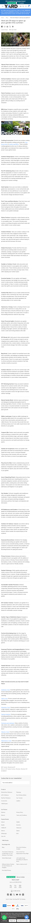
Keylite (2, 825)
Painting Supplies (5, 714)
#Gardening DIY (11, 767)
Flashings (18, 792)
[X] (10, 26)
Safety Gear (4, 698)
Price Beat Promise (6, 870)
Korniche (18, 825)
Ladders (18, 801)
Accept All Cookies (23, 920)
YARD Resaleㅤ (4, 803)
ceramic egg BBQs (14, 144)
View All (3, 836)
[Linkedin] (23, 894)
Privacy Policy (19, 812)
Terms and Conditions (21, 815)
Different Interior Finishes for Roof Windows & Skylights (8, 866)
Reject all (12, 920)
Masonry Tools (5, 732)
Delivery (3, 812)
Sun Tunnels (19, 798)
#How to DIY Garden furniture (8, 769)
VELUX (3, 822)
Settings (4, 920)
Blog (3, 847)
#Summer (18, 769)
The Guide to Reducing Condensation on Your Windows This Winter (7, 853)
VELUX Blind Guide (6, 858)
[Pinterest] (13, 26)
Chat (15, 887)
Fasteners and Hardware (7, 723)
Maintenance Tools (6, 741)
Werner (3, 830)
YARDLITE (3, 828)
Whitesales (4, 833)
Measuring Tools (5, 707)
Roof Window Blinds (21, 795)
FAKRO (18, 822)
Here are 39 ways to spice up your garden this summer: (13, 21)
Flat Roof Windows (5, 798)
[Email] (5, 26)
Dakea (17, 830)
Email (20, 887)
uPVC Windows (5, 795)
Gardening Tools (5, 690)
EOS (17, 833)
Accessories (4, 801)
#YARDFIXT (4, 771)
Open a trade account (21, 864)
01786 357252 (18, 882)
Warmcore (18, 828)
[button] (4, 917)
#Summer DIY (24, 769)
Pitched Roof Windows (6, 792)
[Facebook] (2, 26)
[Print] (8, 26)
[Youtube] (17, 894)
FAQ (11, 887)
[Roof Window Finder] (27, 917)
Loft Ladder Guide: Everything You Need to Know (22, 859)
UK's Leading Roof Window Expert (15, 1)
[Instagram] (8, 894)
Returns (3, 815)
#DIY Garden (4, 767)
